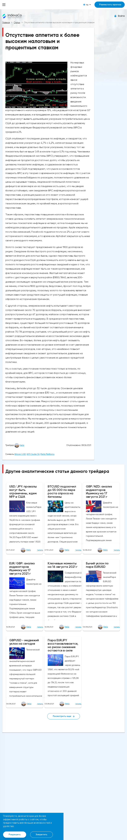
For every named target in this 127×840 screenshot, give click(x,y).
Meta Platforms (47, 454)
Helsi (22, 445)
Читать (40, 550)
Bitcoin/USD (20, 454)
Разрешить (15, 834)
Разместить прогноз (110, 4)
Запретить (41, 834)
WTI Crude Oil (33, 454)
